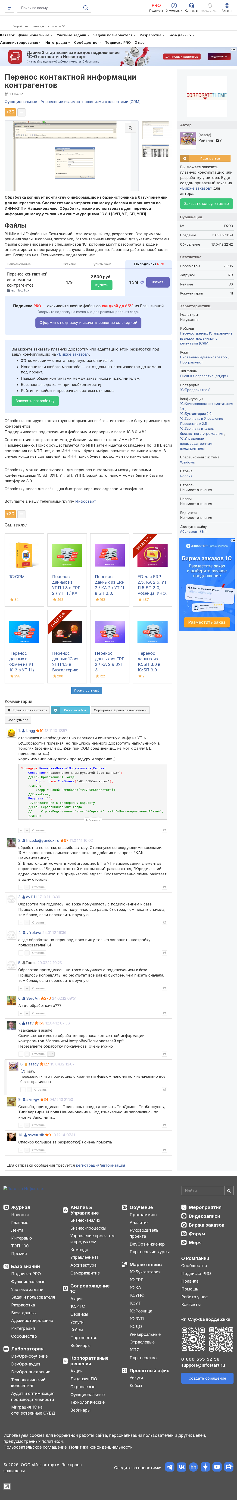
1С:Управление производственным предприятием (196, 443)
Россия (186, 476)
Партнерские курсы (150, 1251)
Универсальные (145, 1334)
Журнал (20, 1207)
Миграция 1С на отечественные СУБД (33, 1410)
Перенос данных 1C (196, 333)
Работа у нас (194, 1296)
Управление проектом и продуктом (92, 1238)
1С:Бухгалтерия (145, 1271)
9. (20, 1099)
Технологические (87, 1402)
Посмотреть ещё (86, 690)
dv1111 (31, 897)
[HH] (193, 1467)
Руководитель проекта (144, 1233)
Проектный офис (149, 1370)
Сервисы (79, 1314)
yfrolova (33, 932)
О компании (195, 1258)
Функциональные (28, 1281)
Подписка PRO (26, 1273)
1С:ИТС (77, 1306)
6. (19, 998)
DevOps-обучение (29, 1356)
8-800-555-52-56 (200, 1359)
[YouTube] (217, 1467)
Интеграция (23, 1328)
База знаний (25, 1266)
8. (22, 1064)
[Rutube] (229, 1467)
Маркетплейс (146, 1264)
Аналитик (139, 1222)
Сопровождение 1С (90, 1288)
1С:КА (135, 1287)
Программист (191, 362)
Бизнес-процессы (88, 1228)
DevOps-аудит (26, 1364)
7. (19, 1023)
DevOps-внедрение (30, 1371)
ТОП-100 (20, 1245)
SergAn (33, 998)
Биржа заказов (207, 1225)
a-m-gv (32, 1099)
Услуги (77, 1322)
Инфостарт (85, 501)
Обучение (141, 1207)
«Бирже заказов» (73, 354)
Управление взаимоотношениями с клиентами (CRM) (206, 338)
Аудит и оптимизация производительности (32, 1396)
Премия (19, 1253)
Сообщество (24, 1336)
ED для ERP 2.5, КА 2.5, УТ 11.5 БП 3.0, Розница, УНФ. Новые (152, 587)
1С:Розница (141, 1311)
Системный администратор (204, 357)
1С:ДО (136, 1326)
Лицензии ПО (83, 1378)
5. (19, 962)
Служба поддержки (209, 1319)
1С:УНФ (137, 1295)
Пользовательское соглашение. (35, 1447)
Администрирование (32, 1320)
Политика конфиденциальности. (101, 1447)
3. (19, 897)
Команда (79, 1249)
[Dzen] (205, 1467)
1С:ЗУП (137, 1318)
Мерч (195, 1242)
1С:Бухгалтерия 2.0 (196, 413)
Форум (197, 1234)
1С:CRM (17, 576)
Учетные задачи (27, 1289)
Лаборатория (27, 1349)
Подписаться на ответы (29, 710)
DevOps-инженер (147, 1244)
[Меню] (9, 8)
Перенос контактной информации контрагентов (71, 81)
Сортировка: (119, 710)
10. (20, 1135)
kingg (30, 730)
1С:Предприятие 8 (195, 390)
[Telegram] (170, 1467)
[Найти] (229, 1190)
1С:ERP (136, 1279)
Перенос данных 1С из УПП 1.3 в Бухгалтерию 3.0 (65, 664)
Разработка (23, 1305)
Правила (190, 1281)
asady (33, 1064)
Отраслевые (82, 1386)
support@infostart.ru (203, 1365)
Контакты (191, 1304)
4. (20, 932)
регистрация (88, 1165)
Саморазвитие (85, 1273)
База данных (24, 1312)
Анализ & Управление (84, 1210)
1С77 (134, 1349)
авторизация (113, 1165)
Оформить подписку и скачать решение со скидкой (88, 322)
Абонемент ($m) (194, 531)
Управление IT (84, 1257)
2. (19, 840)
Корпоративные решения (89, 1360)
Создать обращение (207, 1378)
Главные (19, 1222)
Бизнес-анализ (85, 1220)
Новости (20, 1214)
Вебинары (80, 1345)
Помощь (189, 1289)
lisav (30, 1023)
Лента (17, 1230)
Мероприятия (205, 1207)
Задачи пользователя (33, 1297)
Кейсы (76, 1329)
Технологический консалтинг (28, 1382)
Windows (187, 462)
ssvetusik (36, 1135)
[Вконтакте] (181, 1467)
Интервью (21, 1238)
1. (19, 730)
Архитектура (83, 1265)
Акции (76, 1298)
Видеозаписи (204, 1216)
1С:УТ (135, 1303)
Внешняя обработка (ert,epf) (204, 376)
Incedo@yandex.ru (42, 840)
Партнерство (83, 1337)
